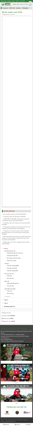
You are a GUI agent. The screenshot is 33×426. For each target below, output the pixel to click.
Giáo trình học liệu (11, 260)
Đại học (18, 8)
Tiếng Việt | (4, 1)
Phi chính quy (10, 278)
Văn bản (6, 263)
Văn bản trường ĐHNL (12, 270)
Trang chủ (5, 8)
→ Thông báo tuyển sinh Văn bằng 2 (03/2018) (13, 216)
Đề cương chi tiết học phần (13, 258)
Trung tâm (22, 1)
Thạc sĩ (6, 300)
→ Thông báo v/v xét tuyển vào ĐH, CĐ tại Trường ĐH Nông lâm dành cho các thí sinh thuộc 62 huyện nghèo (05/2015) (15, 232)
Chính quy (9, 275)
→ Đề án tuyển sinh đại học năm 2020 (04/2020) (14, 214)
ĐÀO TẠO (12, 8)
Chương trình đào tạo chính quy (15, 253)
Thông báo (25, 8)
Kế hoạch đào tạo (9, 273)
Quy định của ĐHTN (12, 268)
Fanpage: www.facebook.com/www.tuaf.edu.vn (13, 336)
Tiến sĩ (6, 303)
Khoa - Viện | (15, 1)
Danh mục (6, 424)
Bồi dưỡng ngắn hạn (9, 306)
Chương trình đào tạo (9, 251)
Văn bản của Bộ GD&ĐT (13, 265)
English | (9, 1)
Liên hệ (18, 424)
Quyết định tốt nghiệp (9, 289)
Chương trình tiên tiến (12, 255)
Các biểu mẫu (10, 286)
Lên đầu (28, 424)
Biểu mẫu (6, 281)
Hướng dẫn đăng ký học (13, 283)
